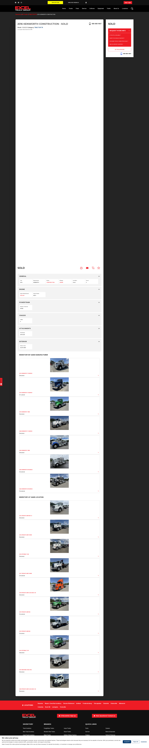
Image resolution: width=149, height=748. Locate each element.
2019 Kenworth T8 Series (25, 373)
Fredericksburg (87, 703)
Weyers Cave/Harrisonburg (53, 703)
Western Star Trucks (49, 731)
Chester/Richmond (68, 703)
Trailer (109, 8)
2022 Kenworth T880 (24, 450)
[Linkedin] (18, 2)
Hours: (87, 280)
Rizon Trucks (67, 731)
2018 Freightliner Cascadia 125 (27, 592)
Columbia (40, 707)
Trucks (71, 8)
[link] (81, 268)
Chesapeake (97, 703)
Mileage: (61, 280)
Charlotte (106, 703)
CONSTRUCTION (50, 282)
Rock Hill (47, 707)
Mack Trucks (47, 735)
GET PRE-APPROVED (119, 49)
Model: (48, 280)
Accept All (127, 741)
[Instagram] (21, 2)
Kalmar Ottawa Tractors (70, 735)
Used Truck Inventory (28, 735)
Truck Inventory (27, 728)
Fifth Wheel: (22, 332)
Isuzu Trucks (67, 728)
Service (84, 8)
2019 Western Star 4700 (25, 669)
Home (64, 8)
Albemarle (122, 703)
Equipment (101, 8)
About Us (116, 8)
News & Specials (110, 731)
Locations (125, 8)
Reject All (135, 741)
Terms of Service (110, 735)
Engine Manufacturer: (24, 293)
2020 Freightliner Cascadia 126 (27, 689)
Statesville (114, 703)
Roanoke (40, 703)
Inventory (18, 14)
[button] (86, 2)
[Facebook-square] (15, 2)
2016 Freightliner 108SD (25, 534)
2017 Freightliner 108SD (25, 573)
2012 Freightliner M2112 (25, 515)
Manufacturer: (36, 280)
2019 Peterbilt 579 (24, 650)
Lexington (55, 707)
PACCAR (22, 295)
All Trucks (25, 14)
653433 (61, 282)
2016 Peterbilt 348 (24, 554)
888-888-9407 (96, 24)
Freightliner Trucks (49, 728)
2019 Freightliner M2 (24, 612)
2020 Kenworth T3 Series (25, 431)
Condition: (75, 280)
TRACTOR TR (33, 14)
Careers (108, 728)
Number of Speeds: (24, 306)
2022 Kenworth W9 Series (25, 469)
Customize (144, 741)
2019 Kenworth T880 (24, 411)
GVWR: (21, 319)
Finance (87, 735)
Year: (21, 280)
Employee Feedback (73, 2)
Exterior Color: (23, 345)
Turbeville (63, 707)
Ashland (78, 703)
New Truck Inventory (28, 731)
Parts (77, 8)
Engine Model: (36, 293)
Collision (92, 8)
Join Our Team (55, 2)
